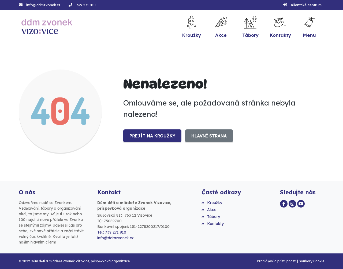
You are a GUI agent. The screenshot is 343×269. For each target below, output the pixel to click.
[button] (309, 26)
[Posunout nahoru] (331, 257)
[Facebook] (284, 204)
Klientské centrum (306, 5)
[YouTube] (301, 204)
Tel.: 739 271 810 (111, 232)
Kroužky (214, 202)
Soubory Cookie (311, 261)
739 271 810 (86, 5)
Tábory (213, 216)
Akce (211, 209)
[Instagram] (292, 204)
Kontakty (215, 223)
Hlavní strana (209, 136)
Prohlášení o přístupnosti (276, 261)
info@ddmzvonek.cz (43, 5)
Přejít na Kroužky (152, 136)
